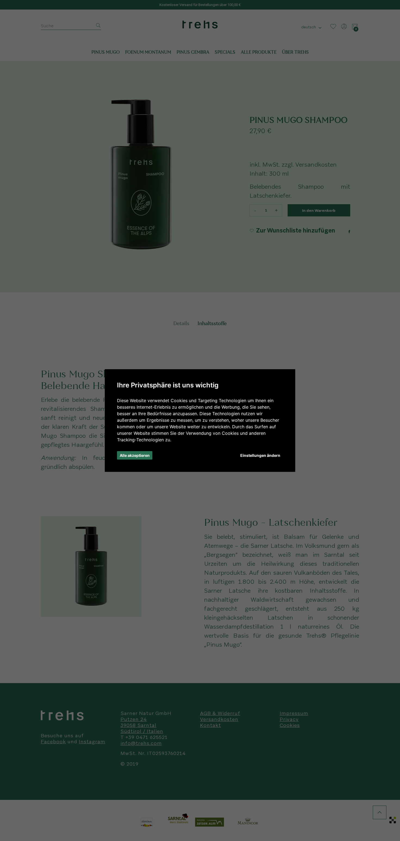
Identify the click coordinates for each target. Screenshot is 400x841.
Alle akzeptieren (135, 455)
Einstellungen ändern (260, 455)
